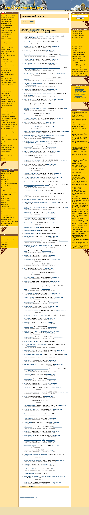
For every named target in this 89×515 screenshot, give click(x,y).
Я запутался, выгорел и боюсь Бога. (33, 131)
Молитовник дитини (6, 185)
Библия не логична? (29, 63)
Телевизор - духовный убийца (8, 112)
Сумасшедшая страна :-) (30, 405)
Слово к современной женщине (8, 118)
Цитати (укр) (83, 73)
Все (44, 29)
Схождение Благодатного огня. (31, 177)
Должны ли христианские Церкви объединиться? (80, 155)
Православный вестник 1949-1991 (32, 227)
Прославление (27, 182)
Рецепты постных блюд (6, 145)
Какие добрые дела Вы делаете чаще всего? (79, 216)
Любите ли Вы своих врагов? (79, 233)
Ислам (2, 137)
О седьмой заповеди (6, 95)
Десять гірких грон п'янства (7, 223)
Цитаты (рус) (75, 73)
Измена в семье (28, 147)
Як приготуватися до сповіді (8, 171)
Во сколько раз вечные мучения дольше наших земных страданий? (79, 236)
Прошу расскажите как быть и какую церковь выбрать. (37, 141)
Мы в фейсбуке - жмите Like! (8, 15)
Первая (34, 486)
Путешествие (27, 318)
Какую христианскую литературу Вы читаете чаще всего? (80, 221)
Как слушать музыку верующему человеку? (34, 78)
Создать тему (24, 22)
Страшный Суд (4, 43)
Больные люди (27, 387)
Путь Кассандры (5, 59)
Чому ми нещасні (5, 179)
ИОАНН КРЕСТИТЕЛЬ (29, 73)
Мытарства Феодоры (6, 19)
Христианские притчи (77, 46)
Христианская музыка (77, 39)
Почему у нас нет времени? (7, 51)
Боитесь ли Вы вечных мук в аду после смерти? (79, 182)
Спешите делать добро (6, 103)
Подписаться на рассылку (7, 240)
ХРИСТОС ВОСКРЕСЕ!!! (30, 59)
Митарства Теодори (6, 200)
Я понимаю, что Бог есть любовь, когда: (80, 152)
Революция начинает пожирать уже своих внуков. (36, 369)
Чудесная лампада (5, 97)
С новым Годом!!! (28, 379)
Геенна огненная (5, 120)
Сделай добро (75, 75)
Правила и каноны (28, 212)
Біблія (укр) (83, 60)
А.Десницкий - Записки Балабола (9, 124)
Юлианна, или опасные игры (8, 65)
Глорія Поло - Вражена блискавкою (9, 221)
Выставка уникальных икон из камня (33, 285)
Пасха (25, 164)
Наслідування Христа (6, 194)
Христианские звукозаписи (78, 41)
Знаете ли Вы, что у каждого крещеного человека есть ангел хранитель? (79, 178)
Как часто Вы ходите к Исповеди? (80, 223)
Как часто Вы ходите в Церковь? (79, 225)
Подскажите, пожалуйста (30, 445)
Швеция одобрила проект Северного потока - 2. (35, 344)
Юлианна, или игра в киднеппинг (9, 63)
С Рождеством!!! (28, 374)
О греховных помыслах (6, 105)
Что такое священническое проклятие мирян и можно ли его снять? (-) (41, 202)
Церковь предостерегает (7, 78)
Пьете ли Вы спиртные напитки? (80, 198)
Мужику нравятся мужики (30, 99)
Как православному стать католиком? (33, 160)
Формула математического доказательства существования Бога (40, 36)
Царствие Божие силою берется (9, 139)
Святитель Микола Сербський (8, 208)
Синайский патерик (5, 151)
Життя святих (83, 67)
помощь (26, 155)
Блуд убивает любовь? (29, 277)
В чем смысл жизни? (6, 34)
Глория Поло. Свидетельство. (8, 30)
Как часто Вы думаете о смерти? (80, 213)
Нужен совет (27, 322)
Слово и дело (27, 360)
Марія (2, 196)
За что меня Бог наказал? (7, 45)
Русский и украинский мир (30, 293)
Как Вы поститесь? (76, 196)
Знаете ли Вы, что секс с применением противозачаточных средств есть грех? (80, 171)
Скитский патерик (5, 153)
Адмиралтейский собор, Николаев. (32, 190)
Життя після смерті (5, 204)
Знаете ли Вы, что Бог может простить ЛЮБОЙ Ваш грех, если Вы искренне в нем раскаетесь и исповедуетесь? (80, 159)
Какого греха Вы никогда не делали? (78, 194)
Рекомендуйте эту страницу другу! (28, 497)
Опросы (3, 237)
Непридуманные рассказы (7, 147)
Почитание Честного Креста (8, 101)
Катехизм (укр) (84, 69)
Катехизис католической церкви (8, 132)
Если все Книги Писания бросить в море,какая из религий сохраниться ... (42, 68)
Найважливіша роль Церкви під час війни (34, 185)
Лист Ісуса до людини (6, 219)
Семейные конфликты (29, 222)
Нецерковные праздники (7, 84)
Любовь (2, 57)
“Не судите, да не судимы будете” (9, 88)
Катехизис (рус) (75, 69)
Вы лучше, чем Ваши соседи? (79, 124)
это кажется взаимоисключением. (32, 241)
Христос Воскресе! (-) (29, 297)
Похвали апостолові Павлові (8, 210)
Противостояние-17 (29, 435)
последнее (38, 38)
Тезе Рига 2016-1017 (29, 469)
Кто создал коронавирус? (30, 118)
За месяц (40, 29)
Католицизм (4, 130)
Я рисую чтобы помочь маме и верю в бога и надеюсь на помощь (40, 93)
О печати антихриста (6, 91)
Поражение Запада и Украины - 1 (32, 414)
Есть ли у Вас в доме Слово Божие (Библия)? (80, 240)
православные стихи (29, 236)
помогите (26, 168)
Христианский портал (11, 13)
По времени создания (34, 30)
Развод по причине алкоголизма (32, 310)
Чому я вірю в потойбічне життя (8, 192)
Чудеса (2, 143)
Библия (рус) (75, 60)
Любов (2, 175)
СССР (25, 289)
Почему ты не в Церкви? (7, 47)
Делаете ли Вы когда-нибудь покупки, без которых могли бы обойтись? (79, 134)
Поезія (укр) (83, 64)
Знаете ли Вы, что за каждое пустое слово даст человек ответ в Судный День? (80, 130)
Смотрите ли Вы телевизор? (79, 126)
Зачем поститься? (5, 49)
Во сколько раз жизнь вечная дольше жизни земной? (79, 120)
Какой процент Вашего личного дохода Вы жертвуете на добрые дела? (80, 138)
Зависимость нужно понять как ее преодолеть (35, 207)
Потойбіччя (3, 190)
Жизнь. (25, 268)
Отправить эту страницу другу (8, 239)
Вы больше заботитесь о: (78, 122)
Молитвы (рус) (75, 66)
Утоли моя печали (5, 68)
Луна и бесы (27, 103)
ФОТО (25, 383)
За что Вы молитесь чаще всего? (80, 209)
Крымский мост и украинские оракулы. (33, 354)
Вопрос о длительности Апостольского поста (35, 194)
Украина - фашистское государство (32, 460)
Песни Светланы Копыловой (31, 341)
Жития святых (75, 67)
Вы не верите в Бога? (6, 23)
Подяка (25, 396)
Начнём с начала (28, 306)
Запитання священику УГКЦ (78, 56)
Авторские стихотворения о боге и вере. (34, 315)
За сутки (35, 29)
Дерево (47, 32)
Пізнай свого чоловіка (6, 213)
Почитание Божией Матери (7, 99)
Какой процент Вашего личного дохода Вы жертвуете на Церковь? (80, 142)
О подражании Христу (6, 32)
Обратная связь (5, 244)
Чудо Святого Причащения (7, 155)
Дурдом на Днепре (28, 327)
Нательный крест (5, 114)
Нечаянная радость (6, 72)
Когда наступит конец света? (79, 203)
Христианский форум (77, 33)
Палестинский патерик (6, 149)
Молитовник (4, 181)
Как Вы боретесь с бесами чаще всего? (79, 113)
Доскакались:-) (27, 464)
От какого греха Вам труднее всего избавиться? (80, 201)
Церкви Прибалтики (29, 302)
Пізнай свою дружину (6, 215)
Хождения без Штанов (29, 41)
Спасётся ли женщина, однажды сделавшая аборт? (37, 454)
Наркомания (4, 86)
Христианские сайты (29, 272)
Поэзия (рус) (75, 64)
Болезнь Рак (27, 50)
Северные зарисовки (29, 337)
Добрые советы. (28, 427)
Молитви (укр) (83, 66)
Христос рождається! (29, 473)
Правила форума (31, 22)
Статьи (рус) (75, 62)
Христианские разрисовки (7, 74)
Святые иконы (4, 89)
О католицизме (27, 255)
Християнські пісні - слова (7, 187)
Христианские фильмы (77, 37)
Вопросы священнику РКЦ (78, 54)
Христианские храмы (77, 48)
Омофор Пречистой (6, 109)
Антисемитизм (27, 264)
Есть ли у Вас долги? (77, 229)
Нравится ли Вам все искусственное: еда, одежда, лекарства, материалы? (79, 116)
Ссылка (37, 73)
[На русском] (3, 13)
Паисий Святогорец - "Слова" (8, 126)
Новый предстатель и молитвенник (32, 199)
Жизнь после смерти (6, 38)
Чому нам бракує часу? (6, 173)
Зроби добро (83, 75)
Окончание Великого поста (30, 364)
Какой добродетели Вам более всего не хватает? (79, 174)
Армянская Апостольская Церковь (32, 230)
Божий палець (4, 202)
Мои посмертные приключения (8, 17)
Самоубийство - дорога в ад (7, 80)
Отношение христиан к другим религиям (8, 157)
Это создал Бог (4, 36)
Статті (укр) (83, 62)
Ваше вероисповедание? (78, 227)
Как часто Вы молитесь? (78, 218)
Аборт (2, 76)
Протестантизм (4, 134)
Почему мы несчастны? (6, 21)
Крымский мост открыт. (29, 350)
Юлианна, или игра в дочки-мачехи (9, 66)
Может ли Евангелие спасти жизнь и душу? (34, 55)
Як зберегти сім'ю (5, 225)
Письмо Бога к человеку (6, 25)
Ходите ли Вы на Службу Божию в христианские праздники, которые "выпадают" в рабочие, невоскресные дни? (80, 186)
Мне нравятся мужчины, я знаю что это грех (35, 108)
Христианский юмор (76, 50)
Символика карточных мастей (8, 116)
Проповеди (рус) (76, 71)
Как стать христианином (7, 128)
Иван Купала (27, 122)
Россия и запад (27, 400)
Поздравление (27, 281)
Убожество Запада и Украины (31, 409)
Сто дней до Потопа (6, 70)
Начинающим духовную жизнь (8, 82)
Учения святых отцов (77, 58)
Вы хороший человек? (77, 163)
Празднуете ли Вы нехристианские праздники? (79, 191)
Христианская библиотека (78, 35)
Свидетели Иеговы (5, 135)
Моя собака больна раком (30, 151)
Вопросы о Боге (28, 422)
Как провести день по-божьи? (8, 111)
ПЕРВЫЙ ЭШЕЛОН (28, 46)
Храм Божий (4, 107)
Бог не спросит (4, 53)
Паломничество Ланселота (7, 61)
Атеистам (26, 259)
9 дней (25, 251)
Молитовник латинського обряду (9, 183)
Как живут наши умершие (7, 42)
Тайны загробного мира (6, 40)
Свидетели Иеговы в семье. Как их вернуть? (35, 392)
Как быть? (26, 482)
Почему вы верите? (28, 113)
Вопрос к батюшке (28, 418)
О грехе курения (5, 93)
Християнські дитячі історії (30, 233)
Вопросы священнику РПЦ (78, 52)
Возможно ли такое (28, 173)
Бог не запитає (4, 177)
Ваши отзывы (4, 246)
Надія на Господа (5, 206)
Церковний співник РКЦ (6, 189)
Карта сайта (4, 242)
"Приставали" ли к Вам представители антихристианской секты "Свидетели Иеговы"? (80, 166)
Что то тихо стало (28, 89)
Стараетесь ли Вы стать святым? (80, 211)
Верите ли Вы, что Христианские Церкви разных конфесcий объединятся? (80, 206)
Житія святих (4, 212)
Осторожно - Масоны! (6, 160)
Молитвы (3, 141)
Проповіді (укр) (84, 71)
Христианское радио (77, 44)
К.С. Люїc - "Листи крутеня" (7, 217)
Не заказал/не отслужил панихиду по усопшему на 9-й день (38, 245)
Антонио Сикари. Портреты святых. (7, 28)
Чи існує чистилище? (6, 198)
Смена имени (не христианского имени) (33, 83)
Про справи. (27, 450)
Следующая (40, 486)
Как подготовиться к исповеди (8, 55)
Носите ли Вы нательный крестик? (80, 231)
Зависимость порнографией (31, 126)
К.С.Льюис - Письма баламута (8, 122)
